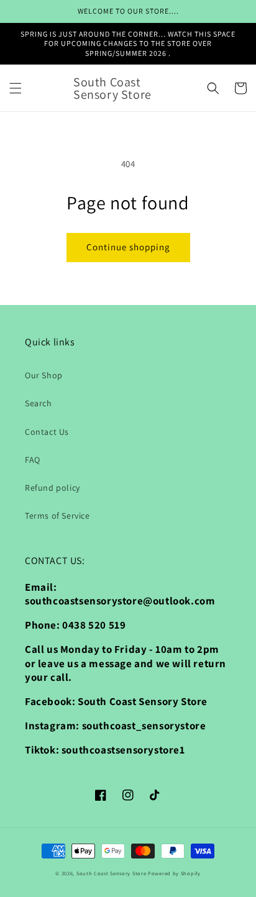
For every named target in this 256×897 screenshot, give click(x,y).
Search (38, 403)
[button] (15, 88)
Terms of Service (57, 515)
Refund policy (52, 487)
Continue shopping (128, 247)
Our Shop (44, 375)
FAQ (32, 459)
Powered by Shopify (174, 873)
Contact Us (47, 431)
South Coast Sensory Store (112, 873)
